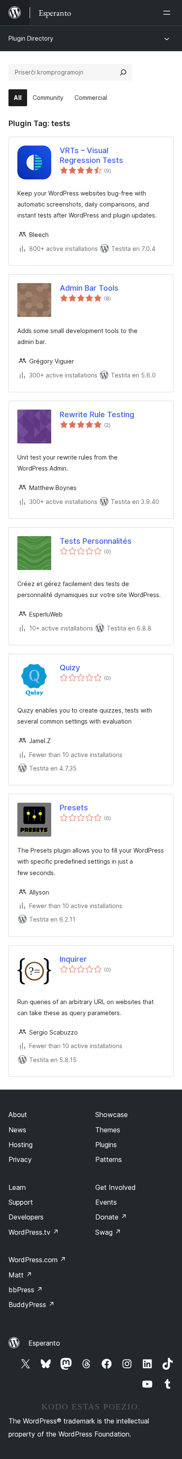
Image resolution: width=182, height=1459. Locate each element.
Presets (74, 807)
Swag (108, 1232)
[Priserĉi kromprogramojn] (123, 72)
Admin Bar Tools (89, 288)
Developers (26, 1217)
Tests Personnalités (96, 541)
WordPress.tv (33, 1232)
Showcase (111, 1114)
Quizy (70, 667)
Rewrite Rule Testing (97, 414)
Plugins (106, 1144)
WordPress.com (37, 1259)
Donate (111, 1217)
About (17, 1114)
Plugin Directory (30, 38)
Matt (20, 1275)
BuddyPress (31, 1304)
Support (20, 1202)
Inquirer (73, 959)
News (17, 1130)
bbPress (25, 1290)
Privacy (20, 1159)
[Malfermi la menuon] (168, 12)
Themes (107, 1130)
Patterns (108, 1159)
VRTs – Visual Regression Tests (91, 155)
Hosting (20, 1144)
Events (106, 1202)
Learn (17, 1187)
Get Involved (115, 1187)
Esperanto (44, 1343)
